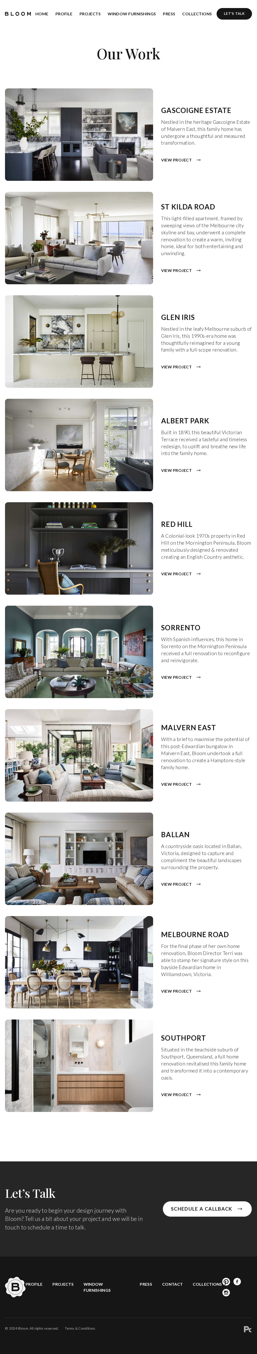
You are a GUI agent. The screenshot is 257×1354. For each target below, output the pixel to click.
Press (169, 13)
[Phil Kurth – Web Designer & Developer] (248, 1330)
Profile (64, 13)
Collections (197, 13)
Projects (90, 13)
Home (41, 13)
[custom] (226, 1282)
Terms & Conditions (80, 1328)
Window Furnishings (132, 13)
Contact (172, 1284)
